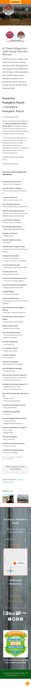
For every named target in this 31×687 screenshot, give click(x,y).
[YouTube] (13, 619)
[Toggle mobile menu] (27, 9)
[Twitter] (21, 619)
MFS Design (22, 675)
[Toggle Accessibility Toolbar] (27, 683)
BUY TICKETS (15, 544)
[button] (3, 499)
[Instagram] (17, 619)
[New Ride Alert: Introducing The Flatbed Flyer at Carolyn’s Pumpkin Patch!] (23, 499)
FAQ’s (15, 590)
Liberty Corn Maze (15, 601)
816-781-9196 (20, 539)
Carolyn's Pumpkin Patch (9, 457)
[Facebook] (9, 619)
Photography (15, 595)
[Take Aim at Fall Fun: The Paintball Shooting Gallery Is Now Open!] (8, 499)
